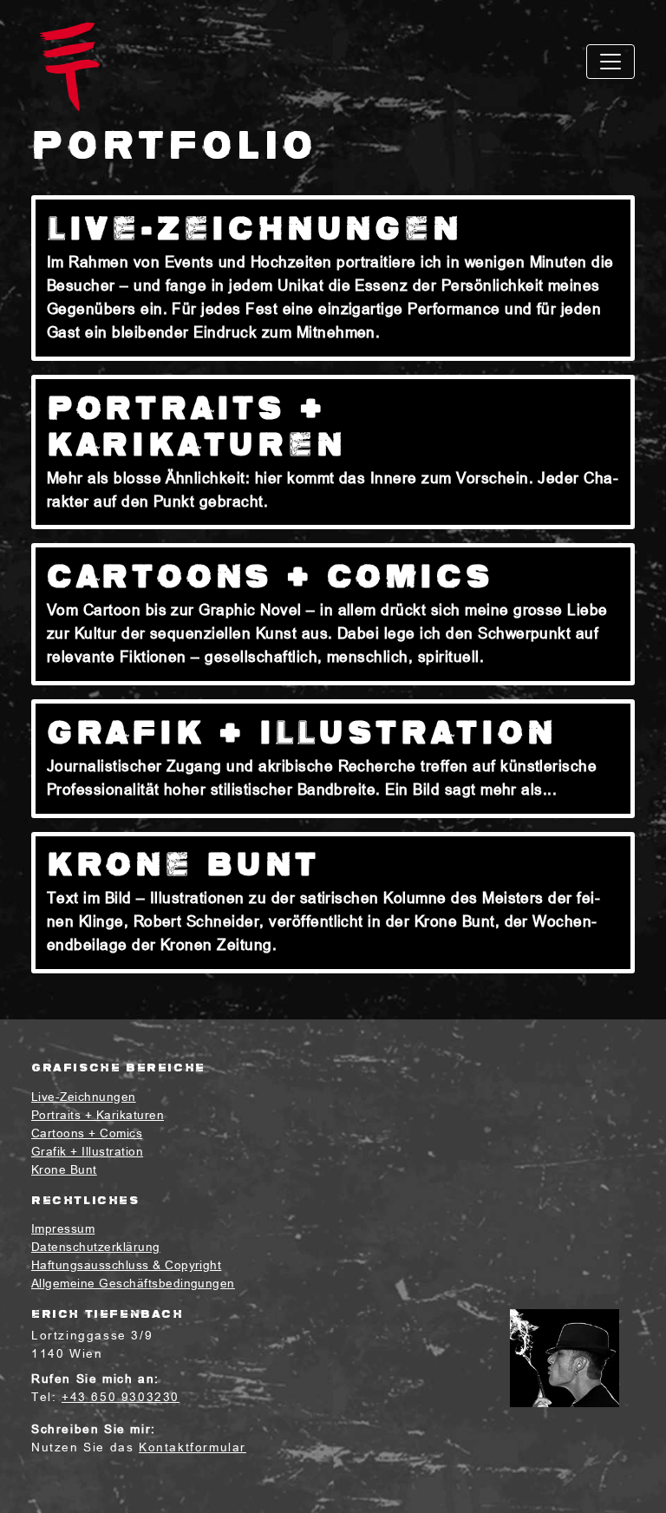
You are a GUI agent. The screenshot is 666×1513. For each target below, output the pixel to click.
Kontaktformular (192, 1448)
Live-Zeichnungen (83, 1098)
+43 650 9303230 (121, 1398)
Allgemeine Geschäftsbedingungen (133, 1284)
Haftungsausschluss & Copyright (126, 1266)
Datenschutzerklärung (95, 1248)
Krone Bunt (64, 1171)
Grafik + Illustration (87, 1152)
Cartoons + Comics (86, 1134)
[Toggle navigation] (610, 61)
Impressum (63, 1230)
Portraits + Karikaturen (97, 1116)
